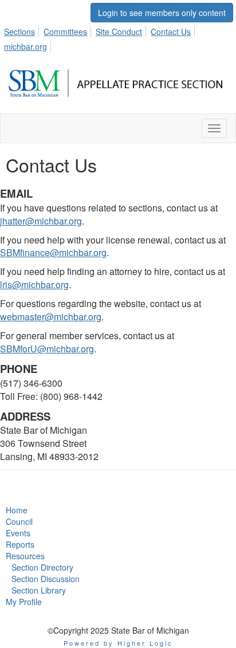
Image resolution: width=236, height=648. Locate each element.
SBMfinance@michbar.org (53, 252)
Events (18, 533)
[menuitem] (22, 29)
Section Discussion (45, 578)
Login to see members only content (162, 12)
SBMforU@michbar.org (47, 348)
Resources (25, 555)
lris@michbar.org (34, 284)
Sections (19, 31)
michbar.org (25, 46)
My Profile (24, 601)
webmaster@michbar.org (50, 316)
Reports (20, 544)
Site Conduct (119, 31)
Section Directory (42, 567)
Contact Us (171, 31)
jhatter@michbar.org (41, 220)
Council (19, 521)
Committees (65, 31)
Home (16, 510)
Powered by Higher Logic (118, 642)
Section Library (38, 590)
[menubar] (118, 37)
